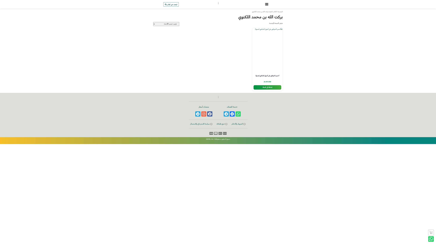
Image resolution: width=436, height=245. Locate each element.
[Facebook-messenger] (232, 113)
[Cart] (431, 232)
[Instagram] (203, 113)
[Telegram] (226, 113)
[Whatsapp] (238, 113)
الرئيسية (280, 12)
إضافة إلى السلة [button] (267, 87)
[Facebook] (209, 113)
